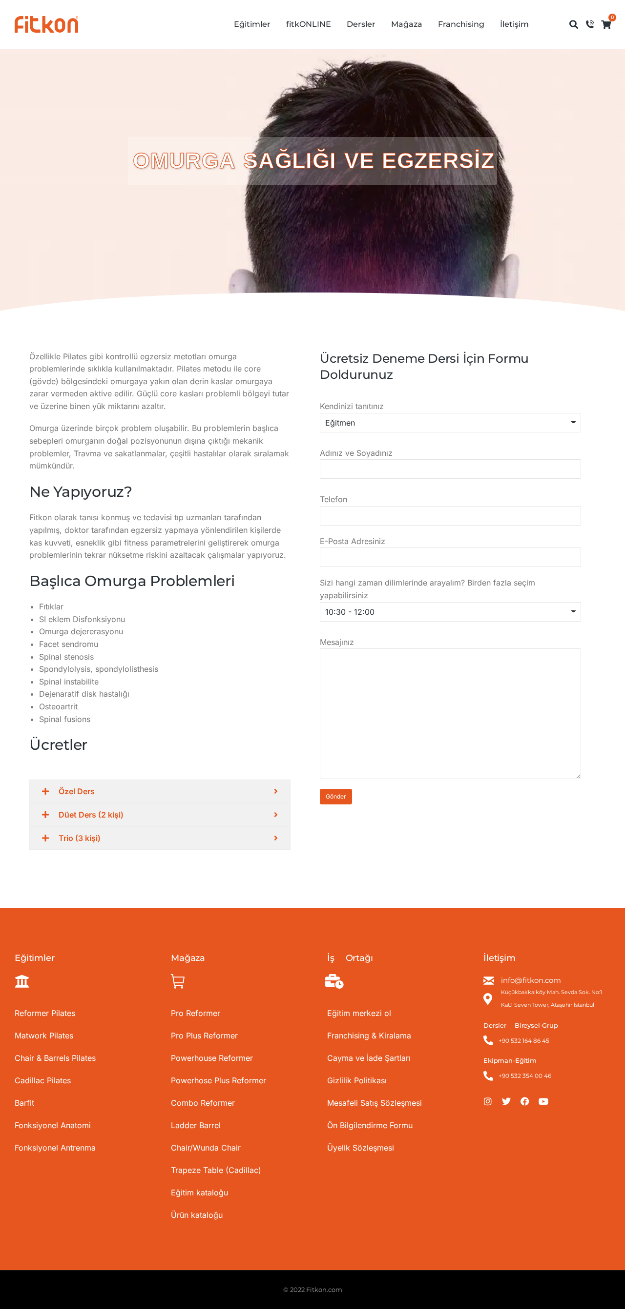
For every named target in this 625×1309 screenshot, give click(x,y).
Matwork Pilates (44, 1035)
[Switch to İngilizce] (548, 24)
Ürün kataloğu (197, 1215)
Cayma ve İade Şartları (369, 1058)
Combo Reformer (203, 1103)
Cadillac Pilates (43, 1080)
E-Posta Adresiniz (352, 541)
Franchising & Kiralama (369, 1035)
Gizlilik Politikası (357, 1080)
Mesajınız (337, 642)
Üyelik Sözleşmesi (360, 1148)
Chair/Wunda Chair (206, 1148)
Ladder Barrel (196, 1125)
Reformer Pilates (45, 1013)
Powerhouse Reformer (212, 1058)
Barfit (24, 1103)
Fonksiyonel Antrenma (55, 1148)
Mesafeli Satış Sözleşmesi (374, 1103)
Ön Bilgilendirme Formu (370, 1125)
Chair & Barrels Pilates (55, 1058)
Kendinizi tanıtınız (352, 406)
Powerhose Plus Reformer (218, 1080)
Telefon (333, 499)
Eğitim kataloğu (199, 1192)
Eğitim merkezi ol (359, 1013)
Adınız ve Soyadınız (356, 453)
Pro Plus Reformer (204, 1035)
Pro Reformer (195, 1013)
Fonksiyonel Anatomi (53, 1125)
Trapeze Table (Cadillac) (216, 1170)
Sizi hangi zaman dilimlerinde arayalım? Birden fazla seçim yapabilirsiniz (427, 589)
